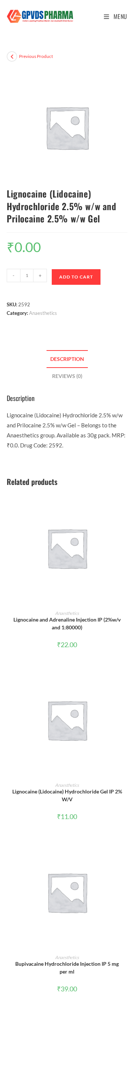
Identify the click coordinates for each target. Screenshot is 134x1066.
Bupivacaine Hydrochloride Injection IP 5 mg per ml (67, 968)
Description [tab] (67, 359)
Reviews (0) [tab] (67, 376)
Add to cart (76, 277)
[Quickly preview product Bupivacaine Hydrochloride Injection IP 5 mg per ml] (125, 849)
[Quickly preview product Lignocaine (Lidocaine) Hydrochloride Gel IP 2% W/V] (125, 677)
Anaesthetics (43, 313)
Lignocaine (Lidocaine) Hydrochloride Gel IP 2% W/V (67, 795)
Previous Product (36, 56)
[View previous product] (12, 56)
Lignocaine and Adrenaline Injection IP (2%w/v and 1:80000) (67, 623)
